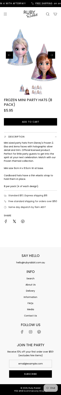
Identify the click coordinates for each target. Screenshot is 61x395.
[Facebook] (22, 332)
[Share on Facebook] (6, 221)
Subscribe (30, 374)
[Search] (47, 14)
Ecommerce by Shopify (35, 391)
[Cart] (55, 14)
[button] (9, 55)
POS (16, 391)
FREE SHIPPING (43, 3)
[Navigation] (5, 14)
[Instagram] (30, 332)
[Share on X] (14, 221)
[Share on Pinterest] (23, 221)
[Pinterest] (39, 332)
